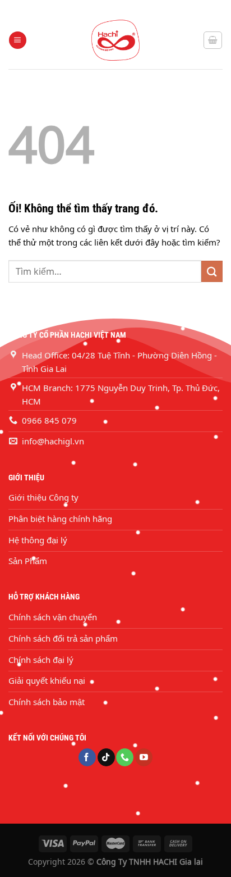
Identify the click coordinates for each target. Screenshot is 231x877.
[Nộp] (212, 271)
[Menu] (17, 40)
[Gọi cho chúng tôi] (124, 757)
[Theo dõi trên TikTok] (106, 757)
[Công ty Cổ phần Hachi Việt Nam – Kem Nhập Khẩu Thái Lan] (115, 40)
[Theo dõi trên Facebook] (87, 757)
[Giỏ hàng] (213, 39)
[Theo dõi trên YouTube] (144, 757)
